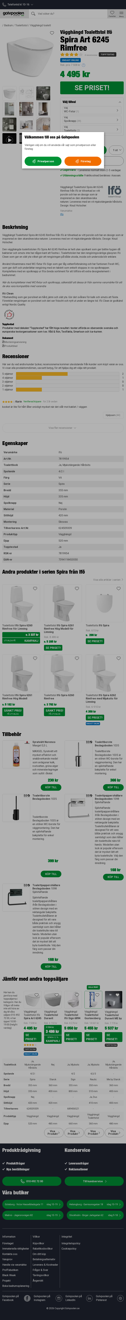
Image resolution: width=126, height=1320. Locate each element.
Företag (86, 161)
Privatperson (46, 161)
